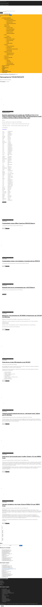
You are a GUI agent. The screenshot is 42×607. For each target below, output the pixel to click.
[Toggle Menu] (0, 16)
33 (2, 538)
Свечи (3, 556)
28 (2, 534)
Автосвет (8, 60)
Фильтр (21, 545)
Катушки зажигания (10, 64)
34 (2, 539)
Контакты (2, 581)
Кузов (5, 34)
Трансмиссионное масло (11, 23)
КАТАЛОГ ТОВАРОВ (6, 17)
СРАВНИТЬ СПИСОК (4, 5)
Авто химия (6, 24)
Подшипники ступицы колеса (12, 48)
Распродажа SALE (5, 65)
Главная (1, 74)
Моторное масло (10, 21)
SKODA (3, 68)
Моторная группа (7, 37)
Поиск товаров (3, 11)
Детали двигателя (10, 40)
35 (2, 540)
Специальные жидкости (11, 20)
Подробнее (4, 202)
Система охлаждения (8, 57)
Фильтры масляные (10, 30)
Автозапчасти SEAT (6, 566)
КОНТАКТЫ (4, 72)
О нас (1, 583)
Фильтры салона (10, 27)
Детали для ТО (7, 26)
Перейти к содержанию (4, 14)
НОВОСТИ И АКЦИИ (6, 71)
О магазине (2, 582)
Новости (1, 584)
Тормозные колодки (10, 53)
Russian (2, 605)
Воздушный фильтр (6, 549)
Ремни (8, 41)
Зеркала (8, 36)
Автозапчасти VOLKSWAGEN (9, 74)
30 (2, 536)
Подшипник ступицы (6, 553)
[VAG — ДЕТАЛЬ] (5, 10)
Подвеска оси (9, 47)
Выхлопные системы (10, 38)
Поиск (1, 12)
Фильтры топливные (10, 33)
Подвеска (6, 44)
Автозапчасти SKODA (6, 567)
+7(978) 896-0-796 (6, 13)
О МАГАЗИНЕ (5, 70)
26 (2, 532)
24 (2, 530)
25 (2, 531)
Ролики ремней (9, 43)
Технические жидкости (8, 19)
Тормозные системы (8, 51)
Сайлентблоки (9, 50)
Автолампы (9, 61)
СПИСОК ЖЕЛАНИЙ (4, 3)
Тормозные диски (10, 54)
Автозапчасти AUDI (6, 565)
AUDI (3, 66)
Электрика (6, 58)
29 (2, 535)
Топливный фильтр (5, 558)
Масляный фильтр (5, 551)
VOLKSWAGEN (5, 67)
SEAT (3, 69)
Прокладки (6, 55)
